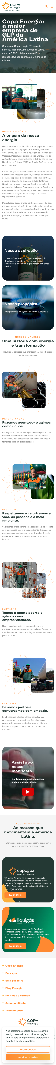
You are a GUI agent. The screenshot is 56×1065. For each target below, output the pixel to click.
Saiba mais (15, 895)
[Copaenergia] (11, 6)
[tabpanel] (28, 38)
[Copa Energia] (28, 1021)
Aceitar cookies (28, 1057)
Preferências (28, 1049)
